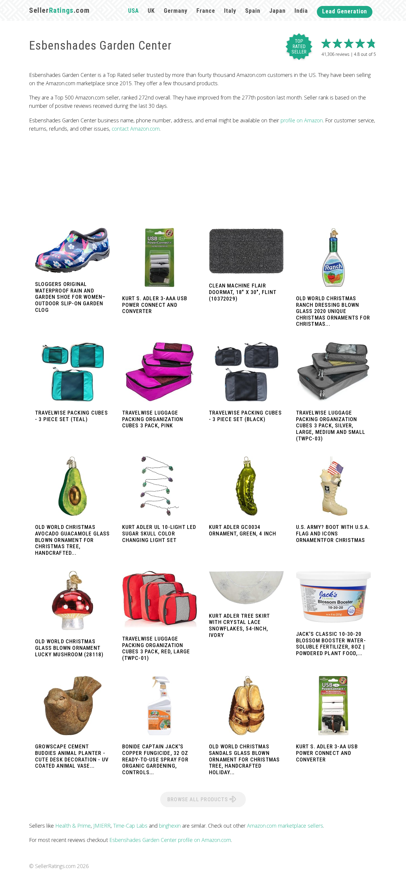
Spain (252, 10)
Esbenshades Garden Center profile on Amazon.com (170, 839)
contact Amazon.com (136, 128)
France (205, 10)
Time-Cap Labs (130, 825)
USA (133, 10)
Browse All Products (198, 799)
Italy (230, 10)
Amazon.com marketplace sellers (285, 825)
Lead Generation (344, 11)
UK (151, 10)
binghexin (170, 825)
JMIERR (102, 825)
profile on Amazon (302, 120)
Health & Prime (73, 825)
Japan (277, 10)
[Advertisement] (203, 180)
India (301, 10)
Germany (176, 10)
